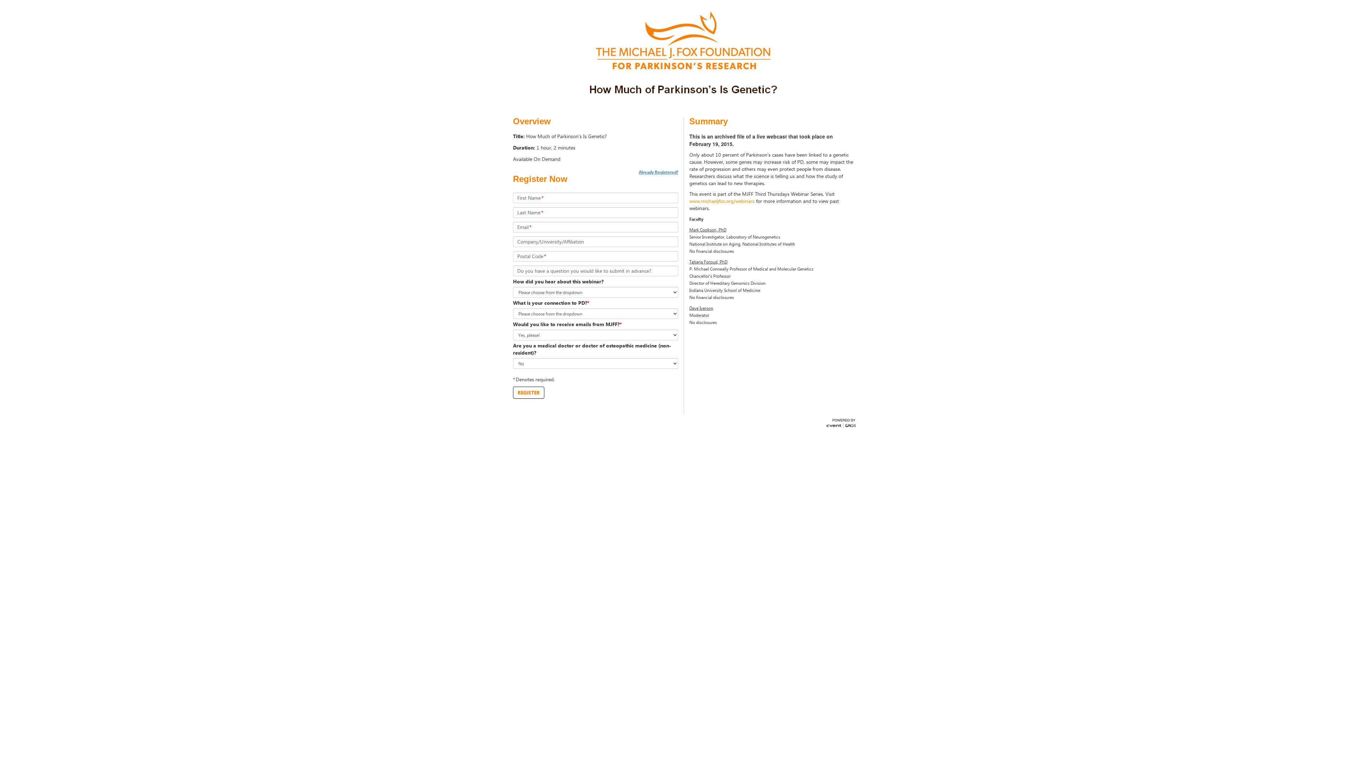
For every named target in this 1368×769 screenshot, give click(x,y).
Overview (532, 121)
